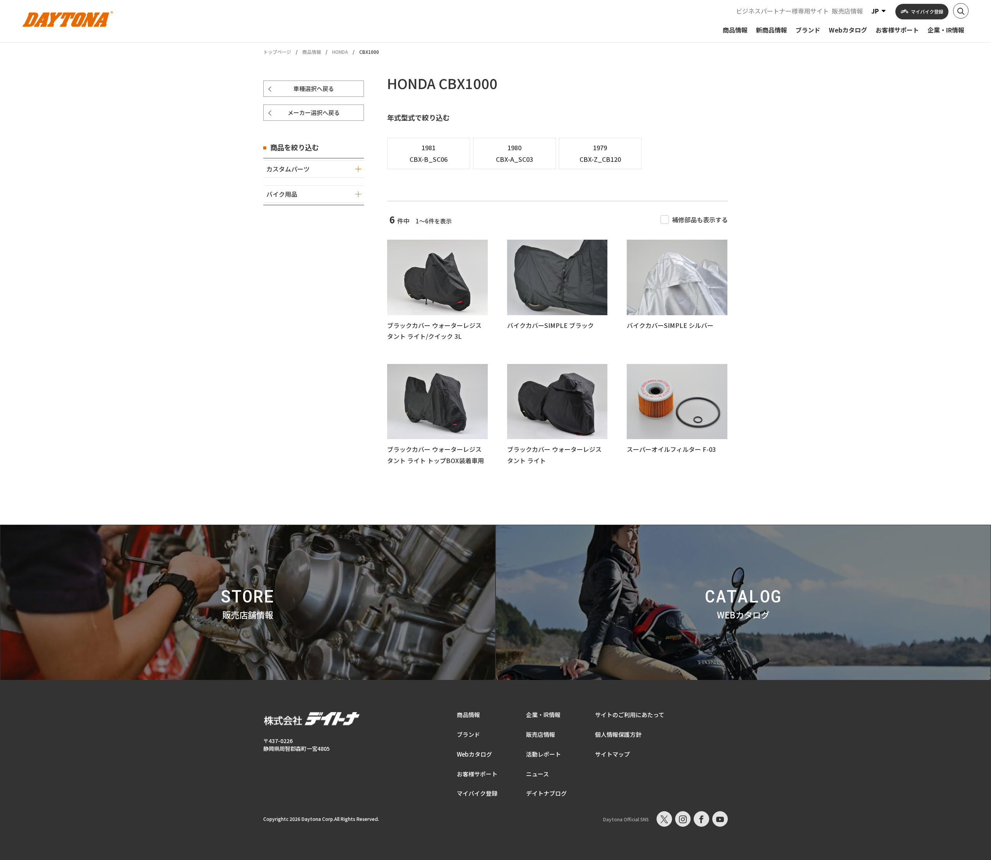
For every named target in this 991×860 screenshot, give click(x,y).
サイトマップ (612, 754)
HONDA (340, 51)
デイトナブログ (546, 793)
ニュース (537, 774)
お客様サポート (477, 774)
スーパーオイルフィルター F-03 (671, 449)
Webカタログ (474, 754)
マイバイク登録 (477, 793)
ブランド (468, 734)
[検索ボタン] (961, 11)
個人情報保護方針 (618, 734)
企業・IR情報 (543, 715)
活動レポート (543, 754)
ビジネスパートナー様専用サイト (782, 11)
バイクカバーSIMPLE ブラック (550, 325)
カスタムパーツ (288, 168)
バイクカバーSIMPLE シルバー (670, 325)
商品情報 (311, 51)
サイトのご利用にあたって (629, 715)
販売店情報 (847, 11)
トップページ (277, 52)
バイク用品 (281, 194)
